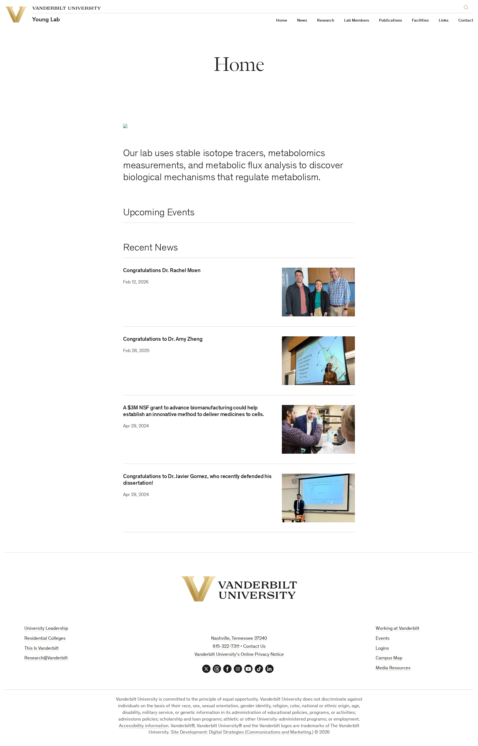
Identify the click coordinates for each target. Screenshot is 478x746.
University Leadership (46, 628)
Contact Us (254, 646)
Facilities (420, 21)
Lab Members (356, 21)
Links (443, 21)
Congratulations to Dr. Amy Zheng (162, 339)
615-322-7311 (226, 646)
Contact (465, 21)
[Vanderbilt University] (239, 589)
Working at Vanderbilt (397, 628)
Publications (390, 21)
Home (281, 21)
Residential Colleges (45, 638)
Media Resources (393, 668)
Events (382, 638)
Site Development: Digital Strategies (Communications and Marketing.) (242, 732)
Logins (382, 648)
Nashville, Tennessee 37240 (239, 638)
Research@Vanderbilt (46, 658)
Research (325, 21)
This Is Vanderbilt (41, 648)
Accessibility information (143, 726)
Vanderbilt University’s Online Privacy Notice (239, 654)
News (302, 21)
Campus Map (389, 658)
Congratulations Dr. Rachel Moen (162, 271)
